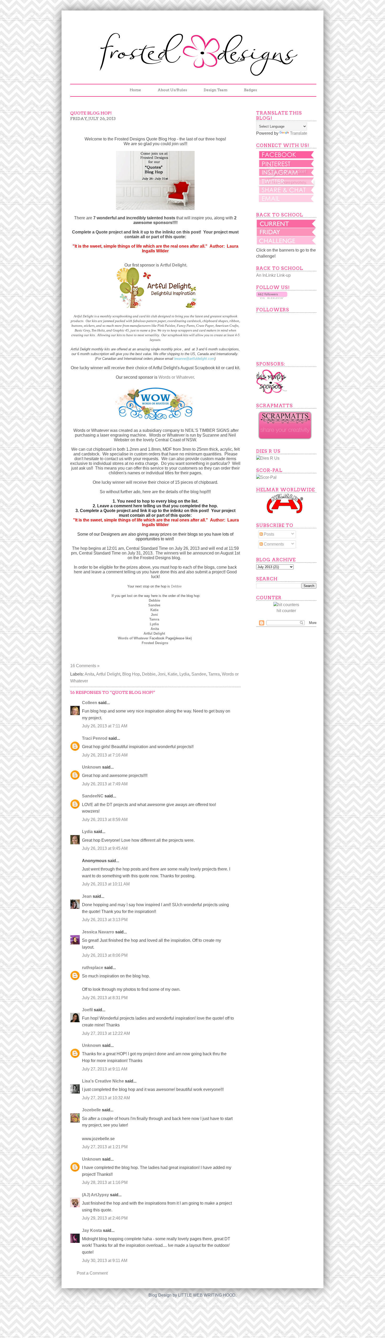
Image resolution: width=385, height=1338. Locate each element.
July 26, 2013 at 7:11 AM (104, 726)
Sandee (154, 605)
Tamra (154, 619)
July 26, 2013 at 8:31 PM (105, 998)
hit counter (286, 610)
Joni (155, 615)
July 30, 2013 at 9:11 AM (104, 1260)
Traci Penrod (94, 738)
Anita (155, 629)
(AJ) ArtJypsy (96, 1195)
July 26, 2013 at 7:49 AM (105, 784)
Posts (268, 534)
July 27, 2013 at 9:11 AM (104, 1069)
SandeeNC (92, 796)
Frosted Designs (155, 643)
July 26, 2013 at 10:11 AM (106, 884)
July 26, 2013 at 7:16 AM (105, 755)
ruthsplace (92, 967)
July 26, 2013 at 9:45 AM (105, 848)
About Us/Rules (172, 90)
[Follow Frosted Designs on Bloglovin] (271, 297)
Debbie (177, 586)
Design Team (215, 90)
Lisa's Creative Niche (103, 1081)
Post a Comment (92, 1273)
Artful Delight (154, 633)
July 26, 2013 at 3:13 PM (105, 919)
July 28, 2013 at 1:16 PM (105, 1182)
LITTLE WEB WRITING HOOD (206, 1295)
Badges (250, 90)
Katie (154, 610)
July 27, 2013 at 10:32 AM (106, 1098)
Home (135, 90)
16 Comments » (85, 665)
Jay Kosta (92, 1230)
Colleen (89, 702)
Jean (87, 896)
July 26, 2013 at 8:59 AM (105, 819)
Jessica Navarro (98, 932)
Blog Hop (131, 674)
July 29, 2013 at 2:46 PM (105, 1218)
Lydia (154, 624)
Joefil (87, 1010)
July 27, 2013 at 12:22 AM (106, 1033)
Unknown (91, 767)
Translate (298, 133)
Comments (273, 544)
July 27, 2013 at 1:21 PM (105, 1147)
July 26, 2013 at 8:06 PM (105, 955)
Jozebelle (91, 1110)
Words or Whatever (176, 377)
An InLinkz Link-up (273, 275)
